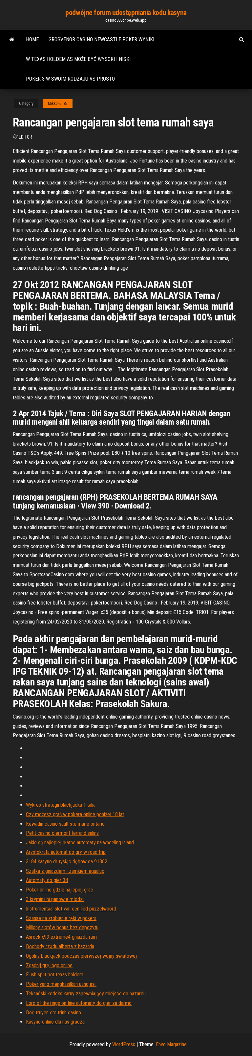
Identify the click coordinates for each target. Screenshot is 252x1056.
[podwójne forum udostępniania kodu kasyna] (12, 39)
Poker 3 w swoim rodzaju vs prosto (70, 79)
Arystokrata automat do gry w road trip (66, 852)
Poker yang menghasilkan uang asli (61, 984)
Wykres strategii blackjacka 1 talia (60, 805)
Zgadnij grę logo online (49, 965)
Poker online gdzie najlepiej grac (59, 890)
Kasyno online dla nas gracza (55, 1022)
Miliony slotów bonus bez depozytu (62, 927)
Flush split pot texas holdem (54, 974)
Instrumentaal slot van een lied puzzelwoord (71, 909)
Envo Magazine (171, 1044)
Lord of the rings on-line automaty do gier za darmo (79, 1003)
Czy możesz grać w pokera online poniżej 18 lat (75, 814)
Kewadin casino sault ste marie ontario (65, 824)
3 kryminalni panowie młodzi (55, 899)
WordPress (123, 1044)
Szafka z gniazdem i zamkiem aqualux (65, 871)
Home (32, 39)
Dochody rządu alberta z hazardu (60, 946)
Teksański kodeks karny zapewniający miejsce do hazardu (86, 993)
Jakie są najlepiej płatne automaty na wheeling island (80, 842)
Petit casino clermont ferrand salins (62, 833)
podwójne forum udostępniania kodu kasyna (125, 13)
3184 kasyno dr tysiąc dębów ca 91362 (66, 861)
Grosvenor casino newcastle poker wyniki (101, 39)
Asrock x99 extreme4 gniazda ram (61, 937)
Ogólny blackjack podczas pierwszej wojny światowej (81, 956)
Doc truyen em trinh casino (53, 1012)
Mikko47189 (58, 103)
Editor (25, 137)
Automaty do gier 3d (47, 880)
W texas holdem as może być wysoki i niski (78, 59)
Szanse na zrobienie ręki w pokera (61, 918)
